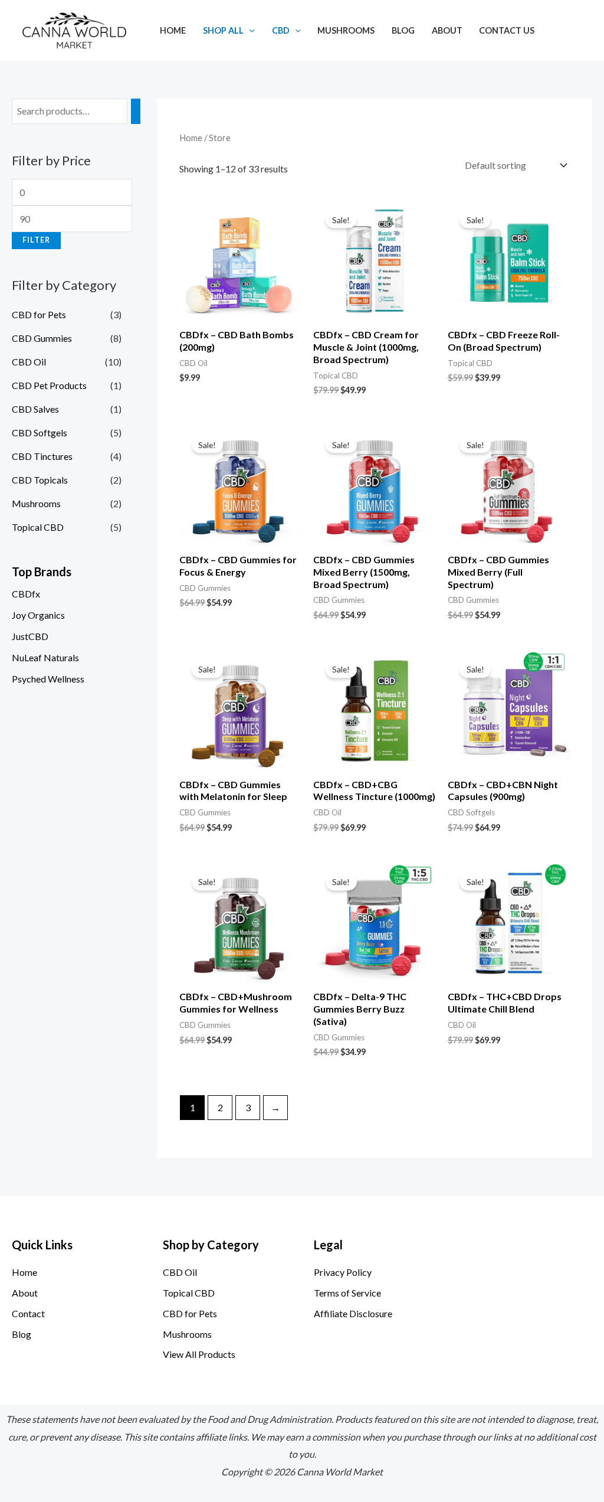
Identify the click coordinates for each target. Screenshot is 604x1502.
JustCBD (30, 636)
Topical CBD (38, 527)
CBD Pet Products (49, 385)
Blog (403, 30)
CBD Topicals (40, 479)
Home (173, 30)
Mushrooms (346, 30)
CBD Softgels (39, 432)
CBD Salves (35, 408)
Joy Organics (38, 615)
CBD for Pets (39, 314)
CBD (281, 30)
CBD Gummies (42, 338)
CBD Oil (29, 361)
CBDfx (26, 593)
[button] (249, 30)
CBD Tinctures (42, 456)
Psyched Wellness (48, 678)
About (447, 30)
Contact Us (506, 30)
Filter (36, 240)
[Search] (135, 111)
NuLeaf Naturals (45, 657)
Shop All (223, 30)
